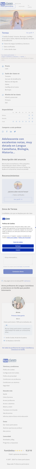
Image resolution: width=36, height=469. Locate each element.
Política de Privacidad (25, 237)
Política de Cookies (12, 237)
